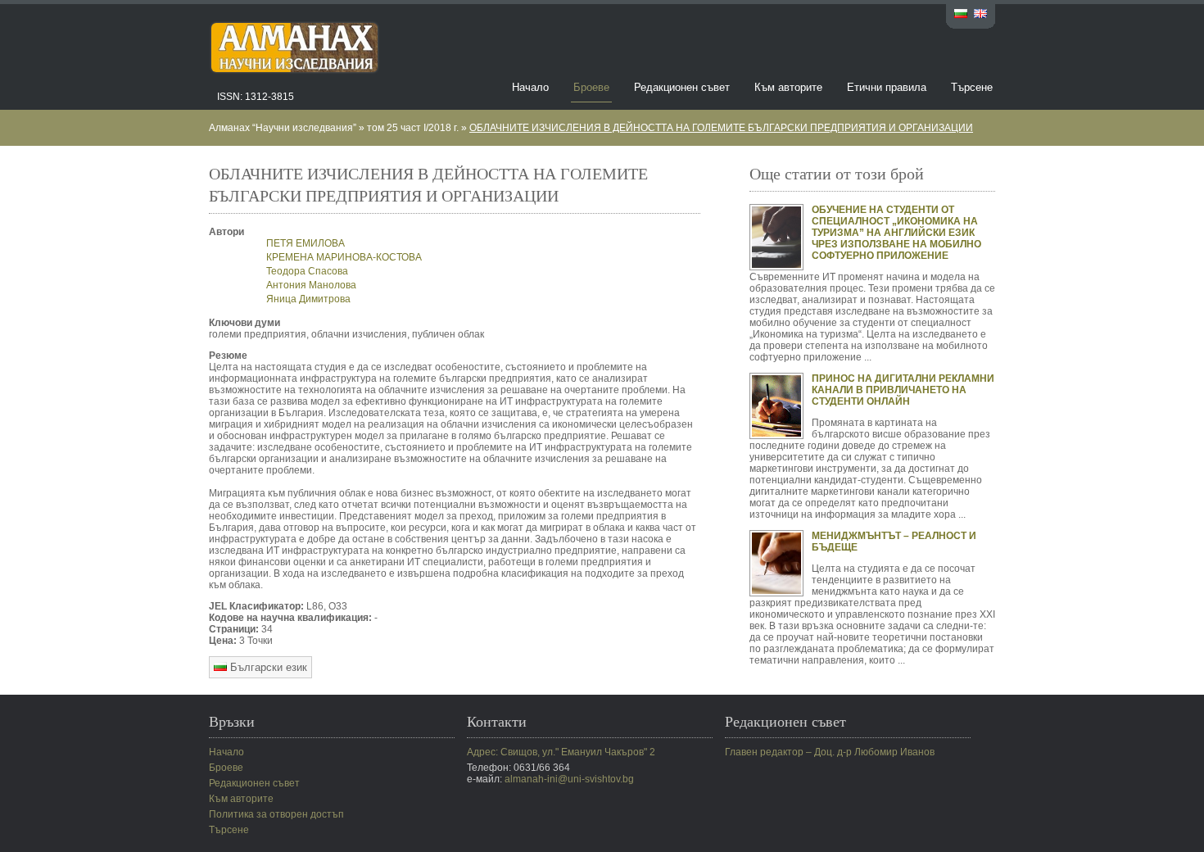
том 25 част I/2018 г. (413, 128)
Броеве (591, 87)
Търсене (972, 87)
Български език (267, 667)
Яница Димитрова (309, 299)
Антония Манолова (311, 285)
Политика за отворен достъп (276, 814)
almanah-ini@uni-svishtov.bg (569, 779)
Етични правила (886, 87)
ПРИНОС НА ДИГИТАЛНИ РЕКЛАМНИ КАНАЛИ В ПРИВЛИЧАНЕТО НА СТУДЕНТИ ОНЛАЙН (903, 390)
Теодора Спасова (307, 271)
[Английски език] (980, 15)
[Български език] (960, 15)
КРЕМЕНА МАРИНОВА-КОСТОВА (344, 257)
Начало (530, 87)
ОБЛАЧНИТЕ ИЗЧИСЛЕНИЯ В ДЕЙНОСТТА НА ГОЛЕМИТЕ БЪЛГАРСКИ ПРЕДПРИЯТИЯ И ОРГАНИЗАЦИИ (721, 128)
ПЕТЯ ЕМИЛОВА (305, 243)
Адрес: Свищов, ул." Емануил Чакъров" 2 (561, 752)
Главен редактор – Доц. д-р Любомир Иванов (830, 752)
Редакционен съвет (682, 87)
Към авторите (788, 87)
